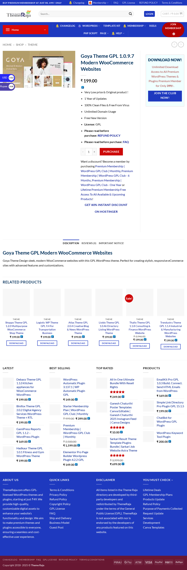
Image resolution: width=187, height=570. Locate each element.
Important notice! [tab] (111, 243)
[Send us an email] (26, 546)
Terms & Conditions (172, 2)
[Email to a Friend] (104, 221)
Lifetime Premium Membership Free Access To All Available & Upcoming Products (103, 194)
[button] (149, 14)
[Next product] (174, 44)
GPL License (128, 2)
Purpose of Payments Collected (162, 508)
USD (8, 77)
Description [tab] (71, 243)
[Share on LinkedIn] (117, 221)
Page (103, 33)
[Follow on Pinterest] (32, 546)
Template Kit (111, 25)
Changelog (78, 2)
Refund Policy (58, 499)
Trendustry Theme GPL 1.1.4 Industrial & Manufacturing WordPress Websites (171, 329)
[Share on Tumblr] (124, 221)
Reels (152, 25)
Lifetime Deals (152, 490)
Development (151, 522)
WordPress (90, 25)
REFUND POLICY (148, 2)
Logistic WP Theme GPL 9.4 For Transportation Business (47, 327)
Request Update (153, 513)
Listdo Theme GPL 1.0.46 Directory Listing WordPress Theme (109, 327)
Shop (20, 44)
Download (16, 343)
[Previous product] (181, 44)
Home (7, 44)
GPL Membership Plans (158, 494)
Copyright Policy (59, 504)
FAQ (116, 2)
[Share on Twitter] (97, 221)
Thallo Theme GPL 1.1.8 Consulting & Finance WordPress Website (140, 327)
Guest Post (56, 527)
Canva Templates (153, 527)
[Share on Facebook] (84, 221)
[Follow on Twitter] (19, 546)
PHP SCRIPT (91, 33)
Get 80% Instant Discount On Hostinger (106, 208)
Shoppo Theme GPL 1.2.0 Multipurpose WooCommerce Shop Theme (16, 327)
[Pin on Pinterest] (110, 221)
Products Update (154, 499)
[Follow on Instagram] (13, 546)
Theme (33, 44)
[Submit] (130, 14)
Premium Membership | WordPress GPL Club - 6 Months (107, 175)
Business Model (59, 522)
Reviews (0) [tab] (89, 243)
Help (119, 33)
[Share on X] (90, 221)
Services (148, 518)
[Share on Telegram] (130, 221)
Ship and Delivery (60, 518)
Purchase (111, 151)
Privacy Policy (58, 494)
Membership (99, 2)
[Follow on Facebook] (6, 546)
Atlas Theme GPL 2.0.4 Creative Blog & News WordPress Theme (78, 327)
